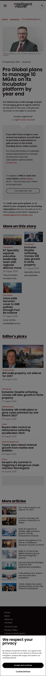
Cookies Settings (23, 671)
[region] (23, 655)
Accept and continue (23, 665)
